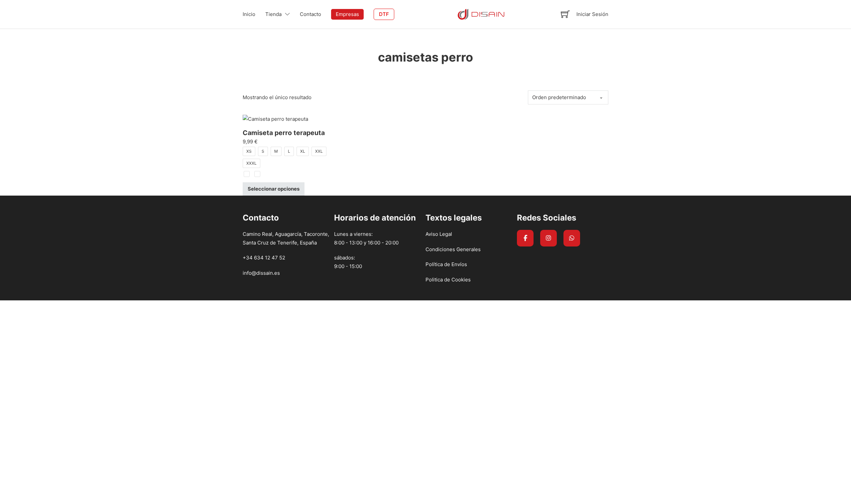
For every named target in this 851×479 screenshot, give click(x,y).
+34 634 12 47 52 (264, 257)
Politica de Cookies (448, 279)
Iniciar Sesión (592, 14)
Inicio (249, 14)
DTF (384, 14)
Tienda (273, 14)
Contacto (310, 14)
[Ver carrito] (565, 14)
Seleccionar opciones (274, 189)
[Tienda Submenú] (287, 14)
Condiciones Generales (453, 249)
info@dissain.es (261, 273)
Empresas (347, 14)
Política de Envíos (446, 264)
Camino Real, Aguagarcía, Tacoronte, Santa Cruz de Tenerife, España (286, 238)
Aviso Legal (439, 234)
